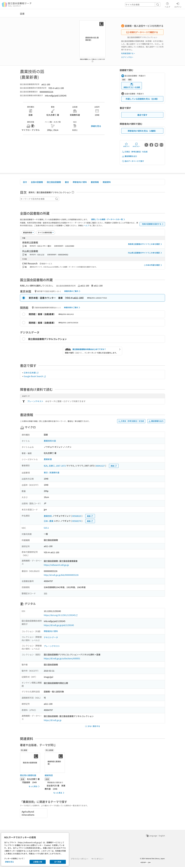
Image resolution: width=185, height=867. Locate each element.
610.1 (46, 527)
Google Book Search (34, 376)
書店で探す (142, 114)
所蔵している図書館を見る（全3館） (142, 98)
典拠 (112, 466)
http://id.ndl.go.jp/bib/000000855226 (61, 574)
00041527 (100, 465)
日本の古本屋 (30, 372)
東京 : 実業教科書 (51, 472)
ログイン (177, 7)
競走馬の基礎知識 (28, 775)
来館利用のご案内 (71, 291)
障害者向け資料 (80, 182)
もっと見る (33, 786)
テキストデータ (51, 637)
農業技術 (48, 515)
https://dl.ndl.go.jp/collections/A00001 (62, 658)
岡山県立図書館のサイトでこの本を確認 (144, 252)
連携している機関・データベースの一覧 (107, 219)
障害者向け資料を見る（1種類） (142, 130)
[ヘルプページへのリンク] (92, 61)
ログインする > (127, 57)
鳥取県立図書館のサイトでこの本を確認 (144, 244)
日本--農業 (48, 520)
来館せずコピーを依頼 (131, 87)
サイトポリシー (97, 858)
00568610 (76, 515)
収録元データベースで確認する (144, 32)
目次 (25, 182)
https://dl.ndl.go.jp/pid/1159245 (59, 625)
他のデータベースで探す (134, 161)
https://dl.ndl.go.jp (52, 720)
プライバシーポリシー (79, 858)
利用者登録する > (128, 53)
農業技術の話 (50, 440)
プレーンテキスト (35, 401)
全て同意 (57, 861)
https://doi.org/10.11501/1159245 (59, 615)
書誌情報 (95, 182)
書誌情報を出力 (131, 156)
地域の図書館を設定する (151, 224)
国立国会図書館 (54, 182)
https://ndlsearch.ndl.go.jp (56, 564)
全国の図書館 (37, 182)
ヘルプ (167, 7)
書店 (67, 182)
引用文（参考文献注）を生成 (136, 151)
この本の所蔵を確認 (152, 265)
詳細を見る (96, 126)
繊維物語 (49, 775)
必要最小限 (37, 861)
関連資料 (107, 182)
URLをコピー (136, 146)
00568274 (76, 520)
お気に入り (126, 146)
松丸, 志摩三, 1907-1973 (55, 465)
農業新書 (48, 459)
